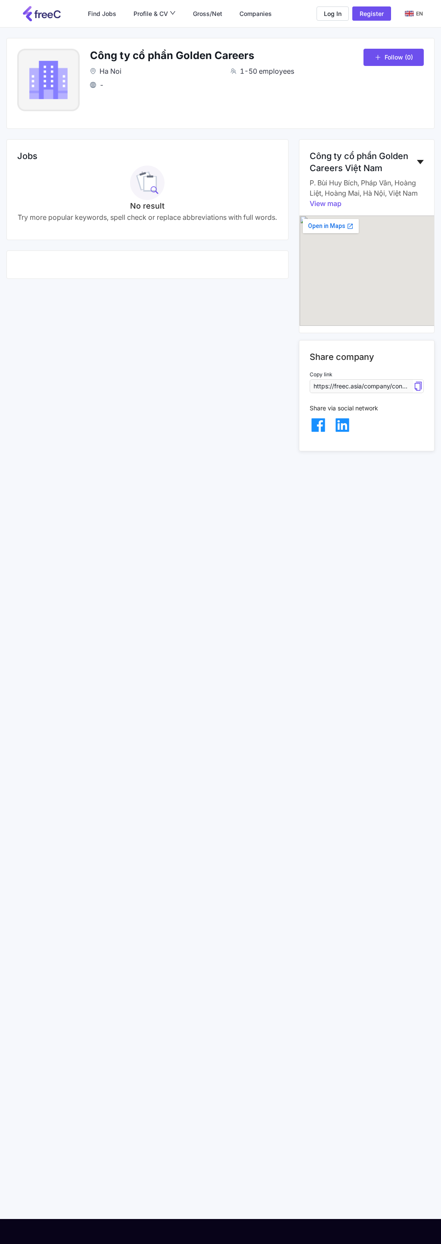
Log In (333, 13)
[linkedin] (342, 425)
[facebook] (318, 425)
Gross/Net (207, 13)
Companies (255, 13)
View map (326, 203)
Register (372, 13)
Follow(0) (399, 57)
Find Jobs (102, 13)
